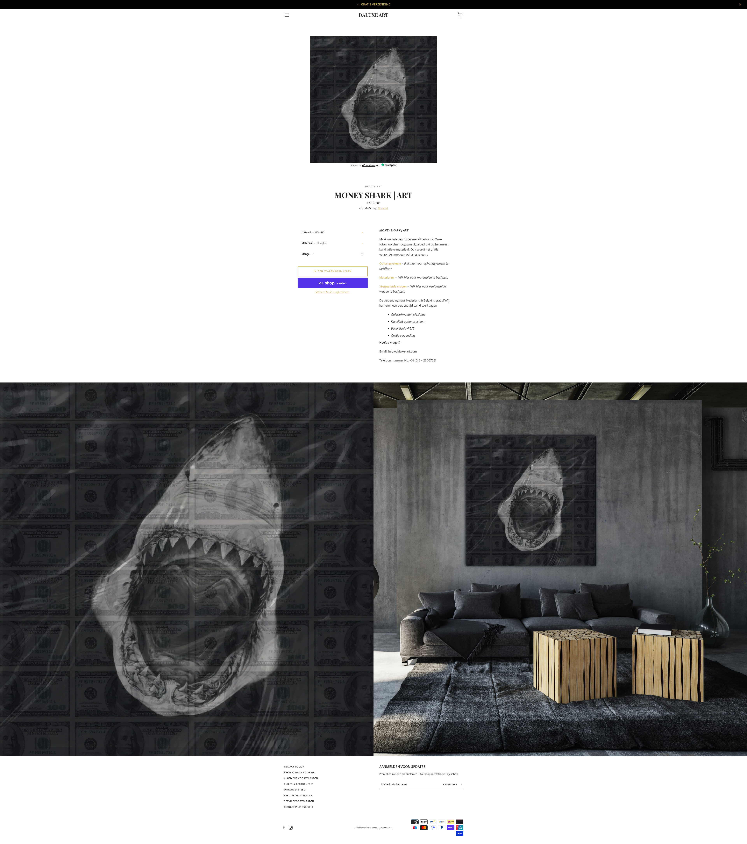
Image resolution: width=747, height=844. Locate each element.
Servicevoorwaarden (299, 801)
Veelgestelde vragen (393, 286)
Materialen (386, 277)
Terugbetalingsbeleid (298, 807)
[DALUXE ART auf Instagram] (291, 827)
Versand (383, 208)
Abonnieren (450, 784)
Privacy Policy (294, 767)
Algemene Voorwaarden (301, 778)
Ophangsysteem (390, 263)
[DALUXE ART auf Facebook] (284, 827)
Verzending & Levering (299, 772)
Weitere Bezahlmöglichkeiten (332, 292)
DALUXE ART (373, 15)
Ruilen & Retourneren (299, 784)
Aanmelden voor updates (402, 767)
